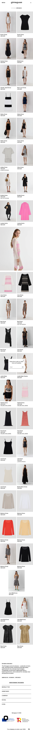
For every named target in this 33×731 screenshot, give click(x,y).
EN (29, 729)
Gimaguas (5, 677)
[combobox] (29, 729)
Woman (13, 8)
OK (23, 367)
